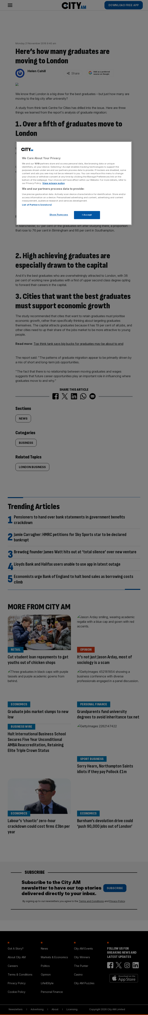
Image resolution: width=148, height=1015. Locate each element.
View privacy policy (53, 183)
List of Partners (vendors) (37, 204)
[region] (74, 183)
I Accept (87, 214)
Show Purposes (59, 214)
